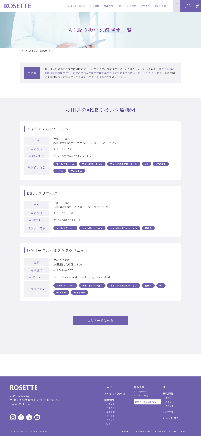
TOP (22, 51)
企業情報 (109, 399)
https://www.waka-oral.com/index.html (81, 277)
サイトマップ (184, 431)
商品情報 (139, 387)
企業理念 (110, 408)
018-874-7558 (63, 213)
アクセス (110, 419)
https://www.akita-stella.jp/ (73, 155)
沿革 (108, 423)
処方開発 (169, 397)
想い (165, 387)
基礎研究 (169, 401)
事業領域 (110, 412)
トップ (108, 387)
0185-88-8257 (63, 270)
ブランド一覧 (142, 395)
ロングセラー (142, 391)
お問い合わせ (171, 417)
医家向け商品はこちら (145, 401)
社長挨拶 (110, 404)
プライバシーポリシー (141, 431)
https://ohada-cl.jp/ (67, 219)
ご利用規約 (124, 431)
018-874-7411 (63, 148)
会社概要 (110, 415)
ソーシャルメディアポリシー (164, 431)
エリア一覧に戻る (100, 320)
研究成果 (169, 405)
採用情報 (168, 411)
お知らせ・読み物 (114, 393)
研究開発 (168, 393)
